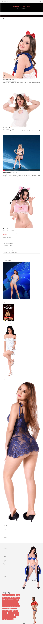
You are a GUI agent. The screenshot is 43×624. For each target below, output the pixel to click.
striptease (4, 617)
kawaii (8, 606)
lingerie (3, 608)
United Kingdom (6, 575)
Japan (4, 563)
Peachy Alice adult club (8, 128)
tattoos (8, 617)
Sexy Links (8, 1)
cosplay (4, 602)
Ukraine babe (4, 619)
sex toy (9, 612)
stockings (12, 615)
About (5, 1)
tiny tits (12, 617)
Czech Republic (6, 555)
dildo (16, 602)
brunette (8, 599)
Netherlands (6, 565)
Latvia (4, 564)
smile (3, 615)
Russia (5, 570)
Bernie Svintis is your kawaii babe (10, 172)
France (5, 556)
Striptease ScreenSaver (21, 6)
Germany (5, 557)
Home (3, 1)
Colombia (5, 553)
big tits (3, 597)
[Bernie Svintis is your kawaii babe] (21, 153)
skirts (12, 612)
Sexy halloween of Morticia (8, 243)
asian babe (4, 595)
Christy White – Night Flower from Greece (10, 247)
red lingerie (15, 610)
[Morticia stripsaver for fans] (21, 203)
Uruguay (5, 576)
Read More (5, 85)
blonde (3, 599)
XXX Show (4, 581)
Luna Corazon (9, 608)
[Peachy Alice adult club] (21, 106)
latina (15, 606)
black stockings (17, 597)
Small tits (16, 612)
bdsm (14, 595)
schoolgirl (4, 612)
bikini (7, 597)
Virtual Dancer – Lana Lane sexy (9, 245)
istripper (4, 606)
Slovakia (5, 571)
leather (18, 606)
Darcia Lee (12, 602)
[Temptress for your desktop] (21, 50)
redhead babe (9, 610)
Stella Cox (7, 615)
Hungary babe (16, 604)
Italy (4, 561)
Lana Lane (11, 606)
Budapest (12, 599)
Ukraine (5, 574)
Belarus (5, 551)
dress (3, 604)
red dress (4, 610)
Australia (5, 549)
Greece (5, 559)
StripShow (4, 547)
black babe (11, 597)
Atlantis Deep (9, 595)
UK (15, 617)
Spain (4, 572)
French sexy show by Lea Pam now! (9, 250)
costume (8, 602)
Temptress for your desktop (9, 80)
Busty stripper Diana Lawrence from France (11, 252)
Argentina (5, 548)
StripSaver (17, 615)
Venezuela (5, 579)
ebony (6, 604)
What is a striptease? (7, 240)
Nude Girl (14, 608)
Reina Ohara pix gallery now (8, 242)
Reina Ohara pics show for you (9, 256)
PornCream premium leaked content (10, 254)
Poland (5, 567)
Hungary (5, 560)
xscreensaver (14, 81)
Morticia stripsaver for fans (9, 229)
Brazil (4, 552)
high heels (11, 604)
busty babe (17, 599)
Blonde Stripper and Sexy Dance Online (10, 249)
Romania (5, 568)
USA (4, 578)
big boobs (18, 595)
